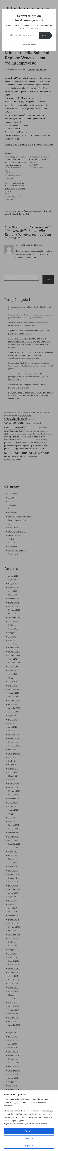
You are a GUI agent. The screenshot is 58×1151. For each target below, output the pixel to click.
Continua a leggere (29, 45)
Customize (29, 1138)
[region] (29, 1120)
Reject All (29, 1146)
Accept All (29, 1131)
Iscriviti (45, 35)
